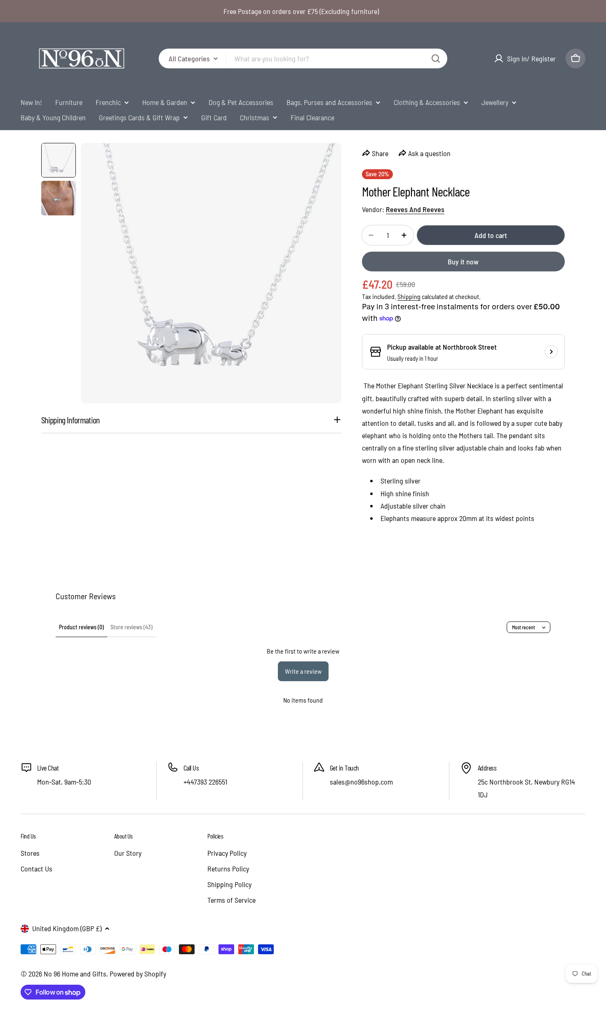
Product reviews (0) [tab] (81, 627)
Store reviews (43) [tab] (131, 627)
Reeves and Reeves (415, 209)
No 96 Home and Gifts (75, 973)
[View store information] (551, 351)
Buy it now (463, 261)
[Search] (436, 58)
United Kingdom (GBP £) (66, 928)
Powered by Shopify (138, 973)
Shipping (408, 296)
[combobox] (303, 58)
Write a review (303, 671)
